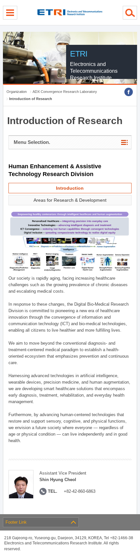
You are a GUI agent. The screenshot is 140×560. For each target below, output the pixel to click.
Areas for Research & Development (70, 200)
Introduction (70, 188)
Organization (17, 92)
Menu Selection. (32, 142)
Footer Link (16, 522)
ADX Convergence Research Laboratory (65, 92)
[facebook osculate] (128, 92)
